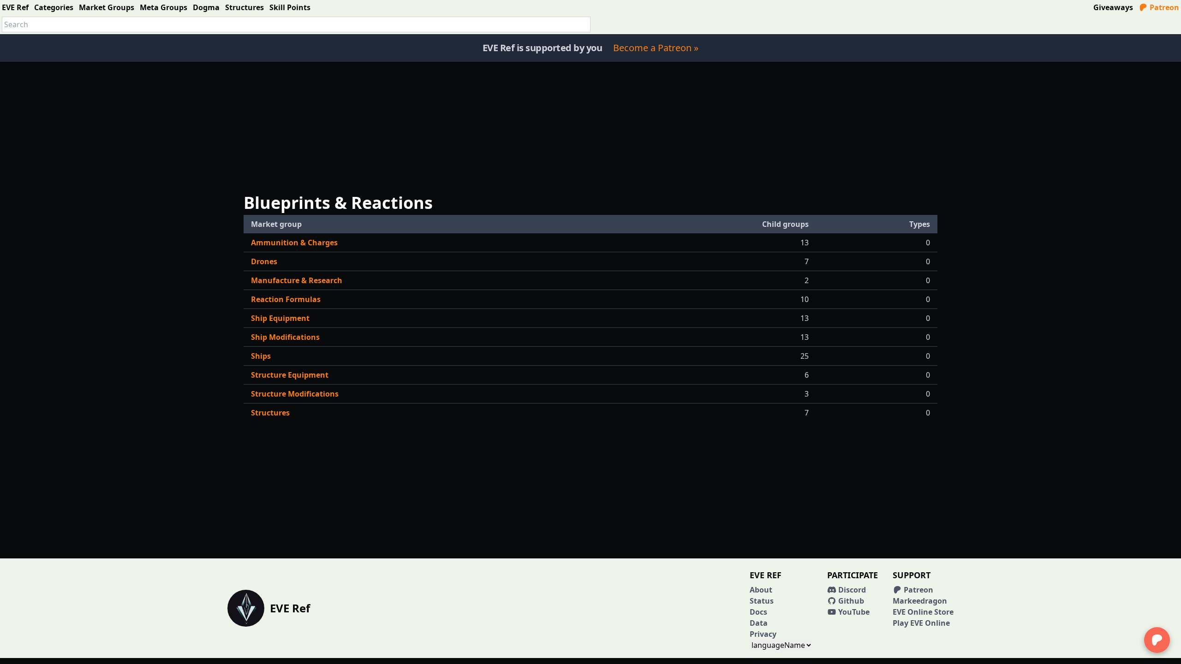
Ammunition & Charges (294, 242)
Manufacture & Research (296, 280)
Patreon (1163, 7)
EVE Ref (15, 7)
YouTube (853, 612)
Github (850, 601)
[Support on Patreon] (1157, 640)
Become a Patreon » (655, 48)
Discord (851, 590)
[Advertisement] (590, 126)
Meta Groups (163, 7)
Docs (758, 612)
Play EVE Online (921, 623)
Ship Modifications (285, 337)
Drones (264, 261)
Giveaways (1113, 7)
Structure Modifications (295, 394)
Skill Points (289, 7)
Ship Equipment (280, 318)
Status (762, 601)
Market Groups (106, 7)
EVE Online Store (923, 612)
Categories (53, 7)
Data (759, 623)
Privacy (763, 634)
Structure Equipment (289, 375)
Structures (244, 7)
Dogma (206, 7)
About (761, 590)
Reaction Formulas (286, 299)
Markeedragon (920, 601)
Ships (261, 356)
